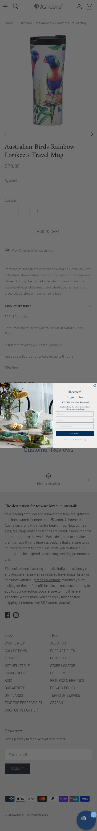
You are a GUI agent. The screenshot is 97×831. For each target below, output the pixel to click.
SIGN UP (75, 433)
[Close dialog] (94, 385)
